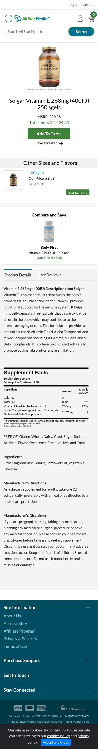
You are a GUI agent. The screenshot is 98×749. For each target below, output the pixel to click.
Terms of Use (15, 646)
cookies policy (58, 735)
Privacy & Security (20, 638)
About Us (12, 615)
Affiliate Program (19, 631)
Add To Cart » (49, 133)
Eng (71, 5)
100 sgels (36, 172)
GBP (86, 5)
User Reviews (49, 274)
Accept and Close (56, 742)
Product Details (17, 274)
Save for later (46, 143)
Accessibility (15, 623)
